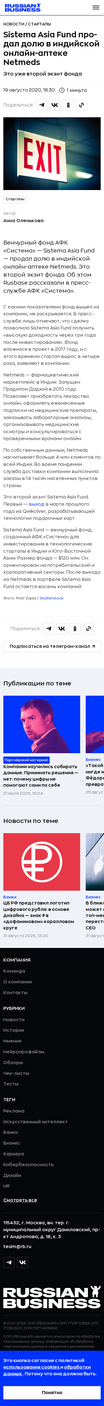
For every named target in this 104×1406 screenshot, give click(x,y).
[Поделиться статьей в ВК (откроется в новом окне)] (54, 105)
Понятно (52, 1393)
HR (6, 1186)
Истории (13, 1030)
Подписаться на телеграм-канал (50, 646)
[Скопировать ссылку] (81, 105)
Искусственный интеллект (35, 1122)
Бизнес (11, 1143)
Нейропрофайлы (23, 1052)
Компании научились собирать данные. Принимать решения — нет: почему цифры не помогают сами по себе (40, 776)
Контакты (15, 993)
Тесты (11, 1084)
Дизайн (12, 1175)
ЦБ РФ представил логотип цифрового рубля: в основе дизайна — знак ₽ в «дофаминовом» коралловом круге (38, 915)
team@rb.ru (17, 1246)
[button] (96, 7)
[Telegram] (8, 1262)
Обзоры (13, 1063)
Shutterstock (52, 598)
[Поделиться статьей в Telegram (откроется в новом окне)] (41, 105)
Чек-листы (16, 1073)
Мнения (12, 1041)
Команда (14, 971)
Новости (14, 24)
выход (36, 504)
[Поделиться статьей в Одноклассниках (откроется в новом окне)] (68, 105)
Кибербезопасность (28, 1165)
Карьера (13, 1154)
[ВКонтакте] (22, 1262)
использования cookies (31, 1367)
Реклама (13, 1111)
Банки (10, 1132)
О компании (17, 982)
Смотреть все (20, 1200)
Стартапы (39, 24)
